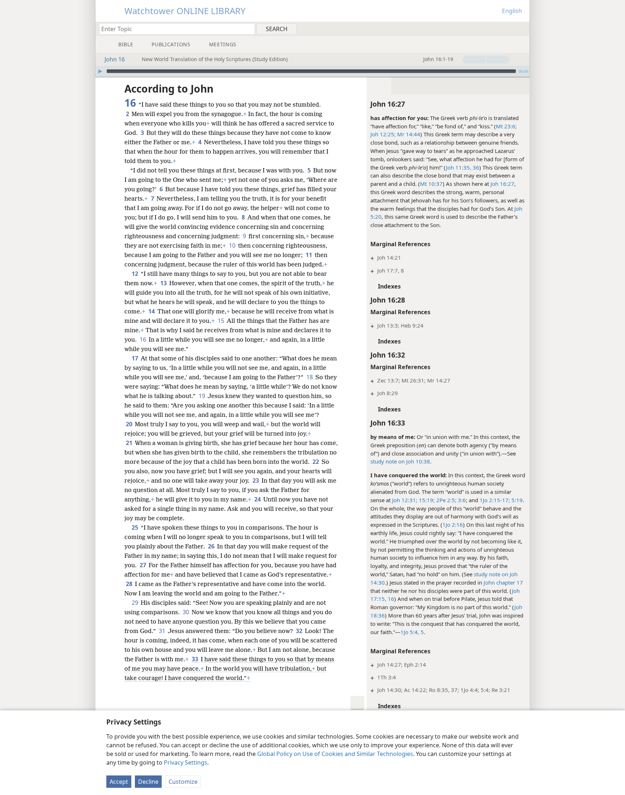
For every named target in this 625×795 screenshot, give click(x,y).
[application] (312, 71)
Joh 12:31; (404, 500)
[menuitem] (521, 28)
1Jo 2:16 (452, 524)
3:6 (461, 500)
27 (143, 565)
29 (135, 603)
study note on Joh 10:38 (400, 461)
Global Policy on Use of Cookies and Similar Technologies (335, 754)
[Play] (100, 71)
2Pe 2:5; (445, 500)
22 (316, 462)
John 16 (115, 59)
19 (202, 396)
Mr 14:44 (408, 134)
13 (164, 283)
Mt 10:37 (431, 183)
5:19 (516, 500)
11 (309, 255)
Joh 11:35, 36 (462, 167)
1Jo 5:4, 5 (412, 632)
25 (135, 527)
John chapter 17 (503, 582)
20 (129, 424)
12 (135, 274)
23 (256, 480)
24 (258, 499)
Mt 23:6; (506, 126)
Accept (119, 782)
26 (212, 546)
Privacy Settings (185, 762)
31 (162, 631)
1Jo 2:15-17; (495, 500)
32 (299, 631)
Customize (183, 782)
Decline (148, 782)
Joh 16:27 (502, 183)
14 (152, 311)
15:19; (426, 500)
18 (310, 377)
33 (195, 659)
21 (129, 443)
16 (143, 339)
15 (221, 321)
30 (186, 612)
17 (135, 358)
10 (233, 245)
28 (129, 584)
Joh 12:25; (383, 134)
